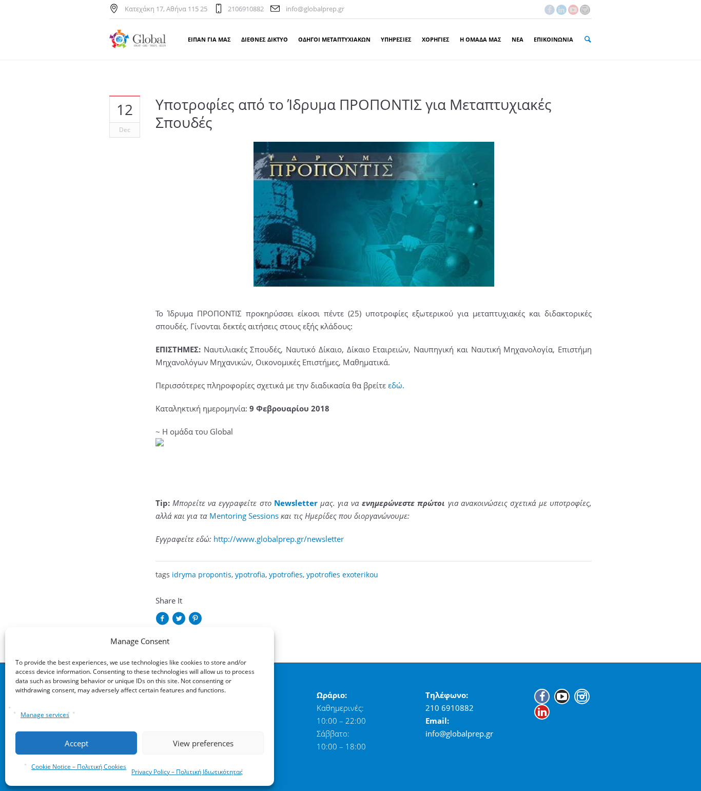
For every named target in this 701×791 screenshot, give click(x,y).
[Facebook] (549, 10)
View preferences (203, 743)
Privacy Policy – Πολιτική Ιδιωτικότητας (187, 771)
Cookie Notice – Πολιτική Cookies (78, 766)
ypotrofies (286, 574)
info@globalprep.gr (315, 8)
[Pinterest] (195, 619)
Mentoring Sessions (244, 516)
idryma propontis (201, 574)
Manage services (45, 714)
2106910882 (246, 8)
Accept (76, 743)
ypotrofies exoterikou (342, 574)
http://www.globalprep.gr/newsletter (278, 539)
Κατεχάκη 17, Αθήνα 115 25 (166, 8)
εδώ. (396, 385)
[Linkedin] (561, 10)
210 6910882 (449, 708)
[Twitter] (178, 619)
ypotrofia (250, 574)
